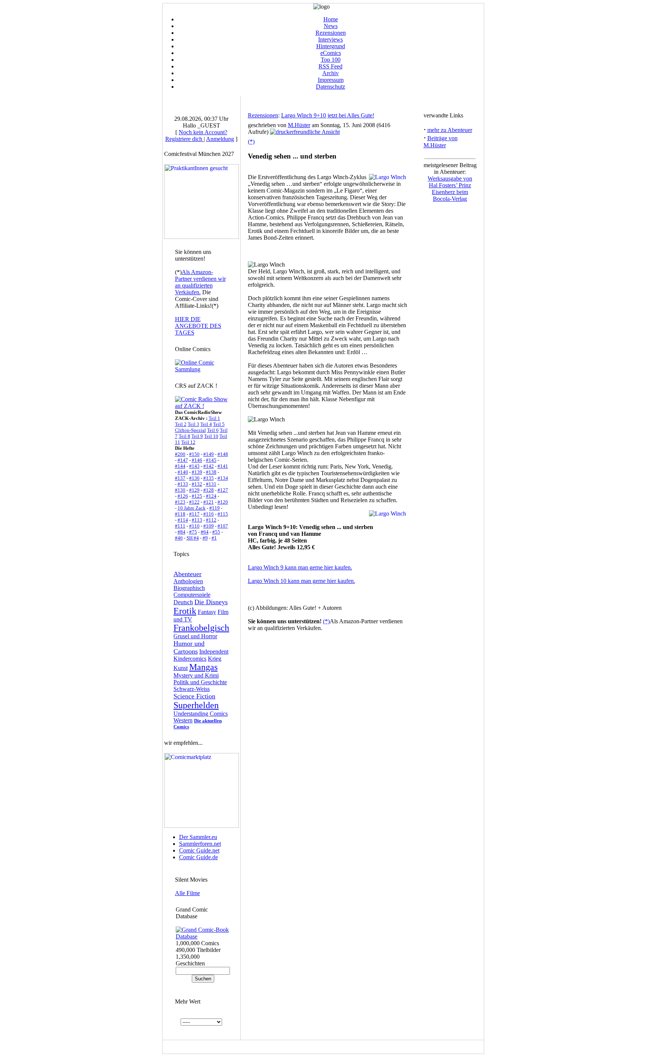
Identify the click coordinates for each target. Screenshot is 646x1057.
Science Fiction (194, 696)
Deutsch (183, 602)
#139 (197, 472)
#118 (180, 514)
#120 (223, 502)
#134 (223, 478)
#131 (211, 484)
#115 (223, 514)
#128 (208, 490)
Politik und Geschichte (200, 682)
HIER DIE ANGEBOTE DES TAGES (198, 326)
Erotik (184, 611)
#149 (208, 454)
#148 (223, 454)
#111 (180, 526)
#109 (208, 526)
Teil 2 (181, 424)
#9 (205, 538)
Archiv (330, 73)
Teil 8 (184, 436)
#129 (194, 490)
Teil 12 (188, 442)
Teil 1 (214, 418)
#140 (183, 472)
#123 (180, 502)
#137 (180, 478)
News (331, 26)
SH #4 (193, 538)
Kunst (180, 668)
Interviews (330, 39)
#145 (211, 460)
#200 (180, 454)
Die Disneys (211, 602)
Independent (213, 651)
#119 (214, 508)
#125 (197, 496)
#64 (205, 532)
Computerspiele (191, 595)
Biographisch (189, 588)
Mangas (203, 667)
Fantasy (207, 612)
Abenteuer (187, 574)
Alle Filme (187, 893)
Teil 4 (206, 424)
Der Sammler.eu (198, 837)
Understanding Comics (200, 713)
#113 (197, 520)
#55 (216, 532)
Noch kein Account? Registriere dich (196, 135)
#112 (211, 520)
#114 (183, 520)
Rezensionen (331, 33)
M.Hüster (299, 125)
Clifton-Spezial (190, 430)
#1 (214, 538)
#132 (197, 484)
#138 (211, 472)
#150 (194, 454)
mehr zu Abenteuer (449, 130)
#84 (181, 532)
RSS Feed (330, 66)
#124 (211, 496)
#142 (208, 466)
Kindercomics (189, 658)
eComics (330, 53)
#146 (197, 460)
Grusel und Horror (195, 636)
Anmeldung (220, 139)
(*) (251, 141)
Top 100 (331, 59)
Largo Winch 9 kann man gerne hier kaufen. (300, 567)
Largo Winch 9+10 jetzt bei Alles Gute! (327, 115)
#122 (194, 502)
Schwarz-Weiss (191, 689)
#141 (223, 466)
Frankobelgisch (201, 628)
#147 (183, 460)
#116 (208, 514)
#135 (208, 478)
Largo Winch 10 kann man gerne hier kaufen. (301, 581)
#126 (183, 496)
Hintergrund (330, 46)
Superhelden (196, 705)
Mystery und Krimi (196, 675)
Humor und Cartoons (188, 647)
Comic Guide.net (199, 850)
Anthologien (188, 581)
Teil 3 (193, 424)
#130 (180, 490)
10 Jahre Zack (192, 508)
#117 (194, 514)
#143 (194, 466)
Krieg (214, 658)
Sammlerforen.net (200, 844)
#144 (180, 466)
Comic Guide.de (198, 857)
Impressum (331, 80)
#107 (223, 526)
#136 (194, 478)
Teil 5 (219, 424)
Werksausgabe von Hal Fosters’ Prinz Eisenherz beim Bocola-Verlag (450, 188)
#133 (183, 484)
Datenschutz (330, 86)
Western (183, 720)
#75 (193, 532)
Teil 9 (197, 436)
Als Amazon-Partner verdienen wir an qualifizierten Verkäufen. (200, 282)
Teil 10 (211, 436)
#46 (179, 538)
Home (330, 19)
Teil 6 (213, 430)
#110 (194, 526)
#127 (223, 490)
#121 (208, 502)
